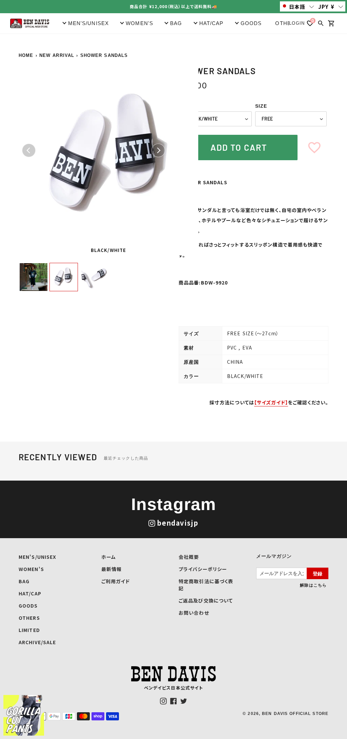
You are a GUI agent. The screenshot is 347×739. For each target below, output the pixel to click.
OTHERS (287, 23)
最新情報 (111, 569)
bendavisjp (177, 523)
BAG (24, 581)
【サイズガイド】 (271, 402)
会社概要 (189, 556)
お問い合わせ (194, 612)
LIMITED (29, 630)
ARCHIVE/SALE (37, 642)
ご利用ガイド (115, 581)
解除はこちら (313, 585)
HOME (26, 55)
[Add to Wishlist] (314, 147)
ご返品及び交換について (206, 600)
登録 (317, 573)
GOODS (28, 605)
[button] (298, 6)
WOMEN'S (31, 569)
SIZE (261, 106)
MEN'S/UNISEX (37, 556)
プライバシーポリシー (203, 569)
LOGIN (297, 23)
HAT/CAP (30, 593)
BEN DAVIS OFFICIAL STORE (295, 713)
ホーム (108, 556)
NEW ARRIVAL (56, 55)
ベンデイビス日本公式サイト (173, 687)
